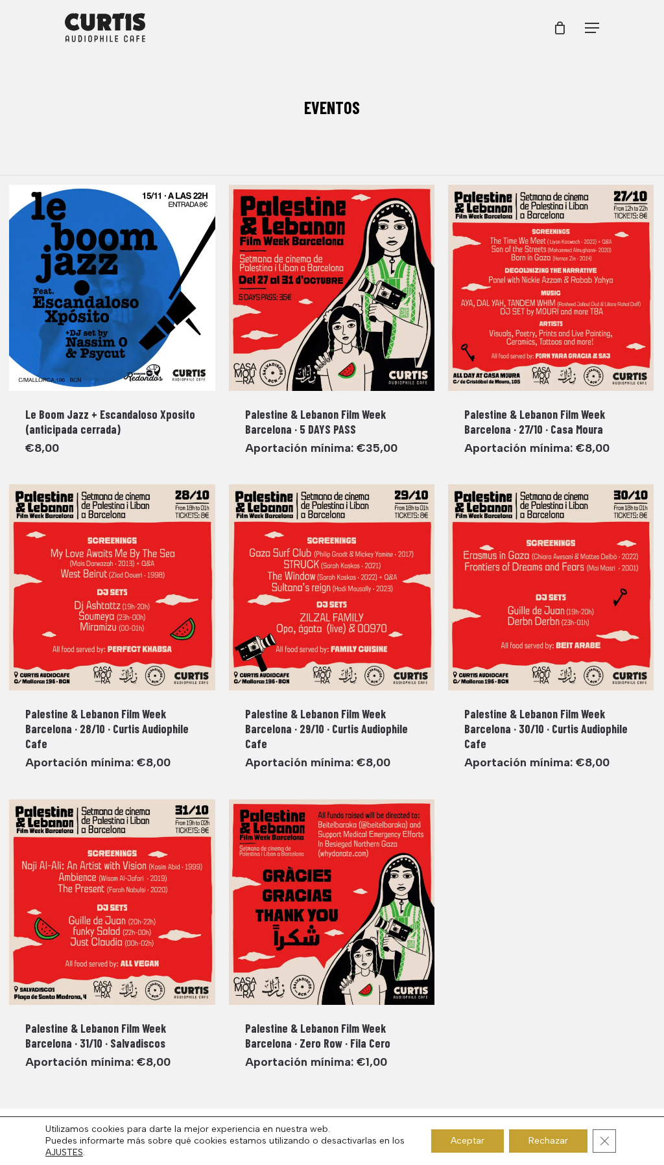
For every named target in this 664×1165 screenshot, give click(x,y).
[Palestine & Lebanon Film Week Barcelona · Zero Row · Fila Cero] (332, 902)
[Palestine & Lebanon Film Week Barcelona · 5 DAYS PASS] (332, 288)
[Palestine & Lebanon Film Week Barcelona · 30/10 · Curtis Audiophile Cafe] (551, 587)
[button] (592, 27)
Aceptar (467, 1140)
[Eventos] (332, 108)
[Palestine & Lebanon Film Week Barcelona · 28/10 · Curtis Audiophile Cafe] (112, 587)
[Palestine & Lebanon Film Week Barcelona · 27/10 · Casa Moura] (551, 288)
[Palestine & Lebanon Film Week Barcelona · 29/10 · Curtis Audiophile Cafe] (332, 587)
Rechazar (548, 1140)
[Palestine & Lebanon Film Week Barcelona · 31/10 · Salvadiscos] (112, 902)
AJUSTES (64, 1152)
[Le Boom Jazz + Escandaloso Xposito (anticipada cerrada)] (112, 288)
